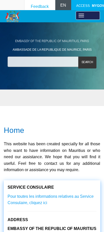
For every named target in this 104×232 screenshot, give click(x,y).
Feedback (40, 6)
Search (87, 62)
